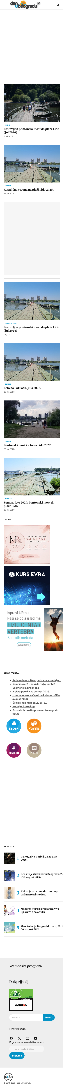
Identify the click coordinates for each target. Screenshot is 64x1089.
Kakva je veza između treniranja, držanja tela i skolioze (40, 892)
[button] (5, 5)
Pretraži (49, 1017)
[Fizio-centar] (34, 628)
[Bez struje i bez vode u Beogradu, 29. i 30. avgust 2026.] (9, 875)
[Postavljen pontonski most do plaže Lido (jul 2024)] (32, 301)
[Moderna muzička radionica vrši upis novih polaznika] (9, 910)
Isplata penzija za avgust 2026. (31, 691)
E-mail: (40, 1042)
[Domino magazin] (21, 1005)
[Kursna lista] (27, 544)
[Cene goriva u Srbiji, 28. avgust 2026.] (9, 858)
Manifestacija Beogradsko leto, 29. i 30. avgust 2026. (42, 927)
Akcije (7, 125)
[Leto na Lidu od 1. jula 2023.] (32, 362)
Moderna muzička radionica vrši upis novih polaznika (40, 910)
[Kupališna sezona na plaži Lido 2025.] (32, 164)
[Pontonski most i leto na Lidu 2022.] (32, 419)
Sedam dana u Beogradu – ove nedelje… (36, 680)
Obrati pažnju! (11, 323)
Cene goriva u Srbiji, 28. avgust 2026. (39, 858)
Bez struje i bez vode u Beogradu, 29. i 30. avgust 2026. (42, 875)
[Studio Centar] (21, 994)
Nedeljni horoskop (23, 706)
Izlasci (8, 186)
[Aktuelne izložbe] (34, 749)
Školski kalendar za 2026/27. (29, 702)
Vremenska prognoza (25, 687)
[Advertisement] (32, 43)
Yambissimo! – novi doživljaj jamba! (33, 684)
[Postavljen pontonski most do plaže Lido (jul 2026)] (32, 103)
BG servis (9, 498)
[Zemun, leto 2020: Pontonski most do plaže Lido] (32, 477)
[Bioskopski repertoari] (14, 725)
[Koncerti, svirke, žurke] (14, 749)
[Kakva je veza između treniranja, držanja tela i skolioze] (9, 893)
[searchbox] (26, 1017)
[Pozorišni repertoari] (34, 725)
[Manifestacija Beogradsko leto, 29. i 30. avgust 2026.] (9, 927)
